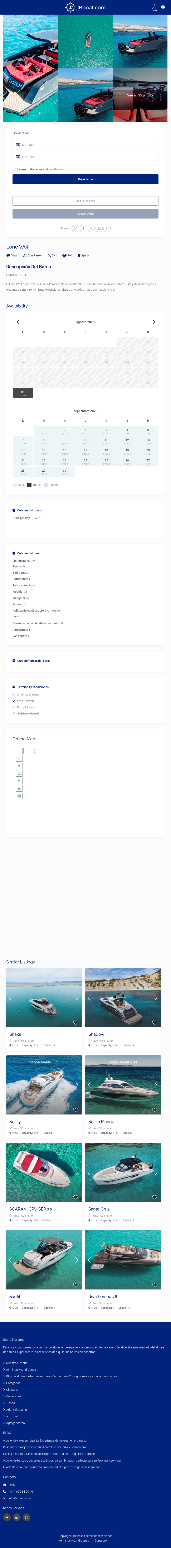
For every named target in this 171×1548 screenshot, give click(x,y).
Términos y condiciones (33, 687)
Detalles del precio (29, 510)
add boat (12, 1416)
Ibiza (15, 1045)
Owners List (13, 1396)
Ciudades (12, 1389)
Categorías (13, 1383)
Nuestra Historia (17, 1363)
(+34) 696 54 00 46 (21, 1491)
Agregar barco (15, 1423)
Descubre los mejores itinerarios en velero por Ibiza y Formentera (44, 1447)
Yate (14, 255)
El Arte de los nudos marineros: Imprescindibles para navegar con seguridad (52, 1467)
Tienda (10, 1403)
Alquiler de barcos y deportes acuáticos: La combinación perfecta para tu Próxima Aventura (62, 1460)
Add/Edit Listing (16, 1409)
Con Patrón (35, 255)
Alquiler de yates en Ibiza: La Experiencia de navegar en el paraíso (45, 1440)
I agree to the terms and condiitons (39, 169)
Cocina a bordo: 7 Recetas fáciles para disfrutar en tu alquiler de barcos (49, 1454)
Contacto (101, 1540)
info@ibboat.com (20, 1498)
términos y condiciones (21, 1369)
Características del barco (33, 660)
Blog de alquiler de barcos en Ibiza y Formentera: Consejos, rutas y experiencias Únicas (61, 1376)
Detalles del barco (29, 553)
